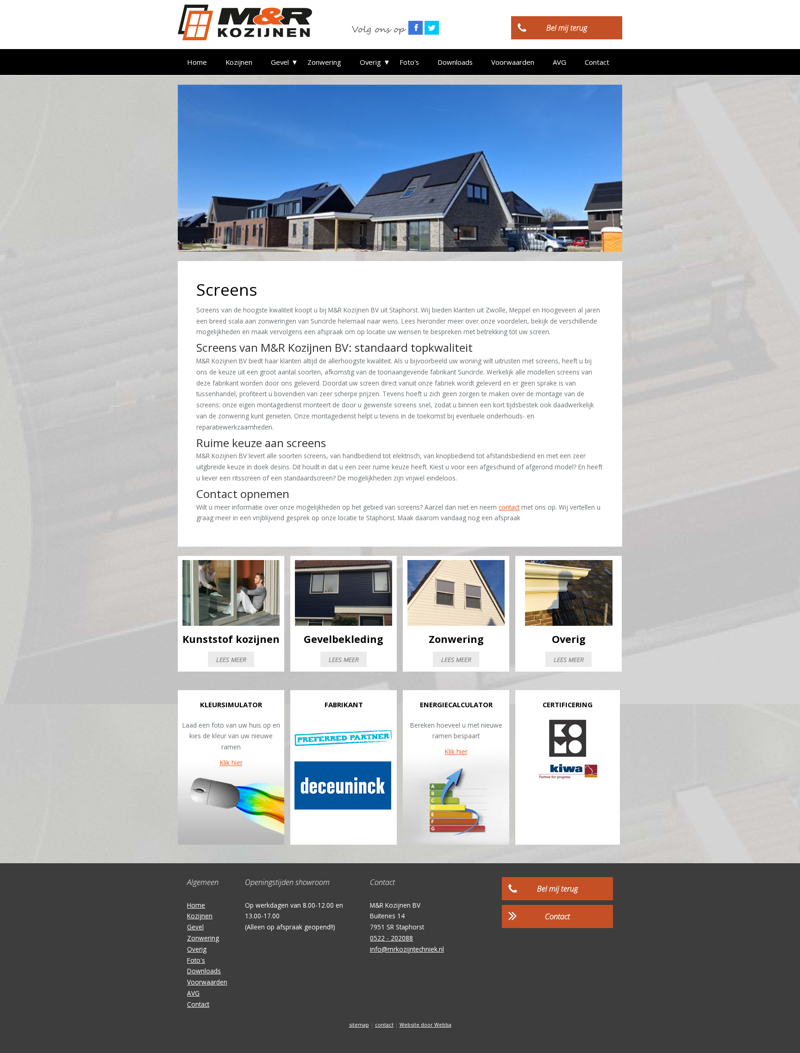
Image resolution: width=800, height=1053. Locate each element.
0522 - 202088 (391, 938)
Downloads (455, 62)
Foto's (409, 62)
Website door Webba (425, 1024)
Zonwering (324, 62)
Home (197, 62)
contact (509, 507)
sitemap (359, 1024)
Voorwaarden (512, 62)
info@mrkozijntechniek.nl (407, 949)
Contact (597, 62)
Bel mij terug (566, 28)
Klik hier (231, 762)
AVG (559, 62)
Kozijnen (238, 62)
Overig (370, 62)
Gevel (280, 62)
